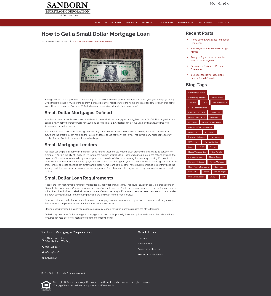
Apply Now (132, 23)
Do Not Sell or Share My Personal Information (64, 273)
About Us (147, 23)
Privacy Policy (145, 243)
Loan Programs (165, 23)
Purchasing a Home (103, 41)
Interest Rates (113, 23)
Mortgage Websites (63, 285)
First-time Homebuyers (83, 41)
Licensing (142, 238)
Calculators (205, 23)
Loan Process (185, 23)
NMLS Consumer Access (150, 254)
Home (98, 23)
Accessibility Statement (149, 249)
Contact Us (223, 23)
